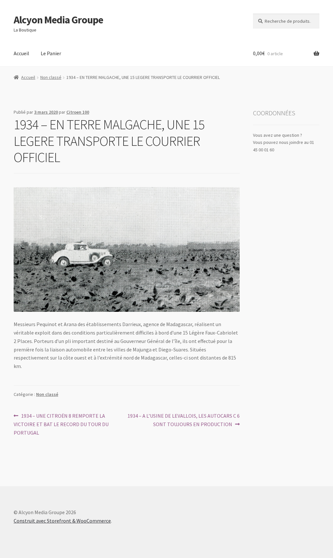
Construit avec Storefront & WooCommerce (62, 520)
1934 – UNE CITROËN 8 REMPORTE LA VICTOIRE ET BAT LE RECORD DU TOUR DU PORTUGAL (61, 424)
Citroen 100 (77, 112)
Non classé (50, 77)
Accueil (21, 53)
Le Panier (51, 53)
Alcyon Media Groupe (58, 19)
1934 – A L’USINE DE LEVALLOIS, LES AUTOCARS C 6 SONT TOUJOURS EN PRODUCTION (183, 419)
